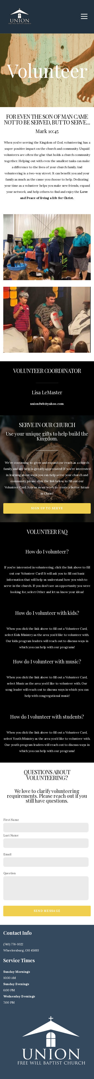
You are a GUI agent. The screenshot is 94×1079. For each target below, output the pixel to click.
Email (7, 854)
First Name (11, 820)
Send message (47, 911)
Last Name (10, 835)
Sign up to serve (47, 508)
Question (9, 873)
